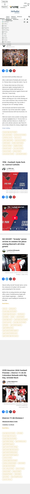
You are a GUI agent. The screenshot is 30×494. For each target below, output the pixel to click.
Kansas (8, 18)
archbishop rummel (7, 137)
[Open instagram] (24, 22)
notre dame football (18, 148)
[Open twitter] (27, 19)
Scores (5, 40)
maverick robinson (7, 479)
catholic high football (8, 140)
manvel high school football (20, 319)
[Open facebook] (24, 19)
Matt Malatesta (12, 381)
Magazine (6, 28)
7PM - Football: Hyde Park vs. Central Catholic (13, 163)
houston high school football (9, 311)
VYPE (9, 45)
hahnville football (7, 148)
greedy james (12, 308)
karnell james (21, 314)
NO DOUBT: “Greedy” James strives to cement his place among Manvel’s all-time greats (14, 243)
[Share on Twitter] (7, 70)
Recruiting (6, 30)
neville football (6, 143)
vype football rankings (8, 441)
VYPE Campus (7, 42)
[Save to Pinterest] (14, 70)
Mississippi (9, 19)
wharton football (20, 468)
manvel (12, 316)
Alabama (13, 16)
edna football (21, 463)
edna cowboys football (8, 468)
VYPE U (5, 24)
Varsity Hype (9, 20)
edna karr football (7, 145)
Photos (5, 32)
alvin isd (5, 308)
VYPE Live (6, 22)
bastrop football (7, 151)
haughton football (18, 145)
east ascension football (8, 154)
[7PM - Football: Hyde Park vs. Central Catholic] (15, 180)
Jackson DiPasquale (14, 250)
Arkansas (19, 16)
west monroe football (20, 140)
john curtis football (7, 134)
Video (5, 26)
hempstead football (7, 474)
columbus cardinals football (9, 463)
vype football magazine (16, 325)
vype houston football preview (10, 333)
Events (5, 38)
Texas (7, 16)
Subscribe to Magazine (5, 4)
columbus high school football (10, 460)
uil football (5, 325)
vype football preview (8, 327)
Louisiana (13, 18)
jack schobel (6, 476)
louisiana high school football (9, 132)
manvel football (20, 316)
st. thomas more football (20, 134)
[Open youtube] (27, 22)
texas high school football (19, 322)
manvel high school (7, 319)
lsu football (5, 316)
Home (3, 44)
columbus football (7, 457)
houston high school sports (9, 314)
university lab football (21, 154)
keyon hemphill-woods (16, 476)
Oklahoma (15, 19)
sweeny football (6, 471)
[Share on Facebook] (3, 70)
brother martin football (17, 143)
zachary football (17, 151)
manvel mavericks (7, 322)
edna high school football (9, 465)
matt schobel (18, 474)
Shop (5, 36)
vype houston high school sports (10, 336)
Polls (5, 34)
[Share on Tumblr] (10, 70)
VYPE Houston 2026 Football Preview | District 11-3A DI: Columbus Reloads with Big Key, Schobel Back (14, 374)
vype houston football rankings (10, 446)
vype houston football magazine (10, 330)
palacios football (17, 471)
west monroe (18, 137)
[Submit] (29, 17)
